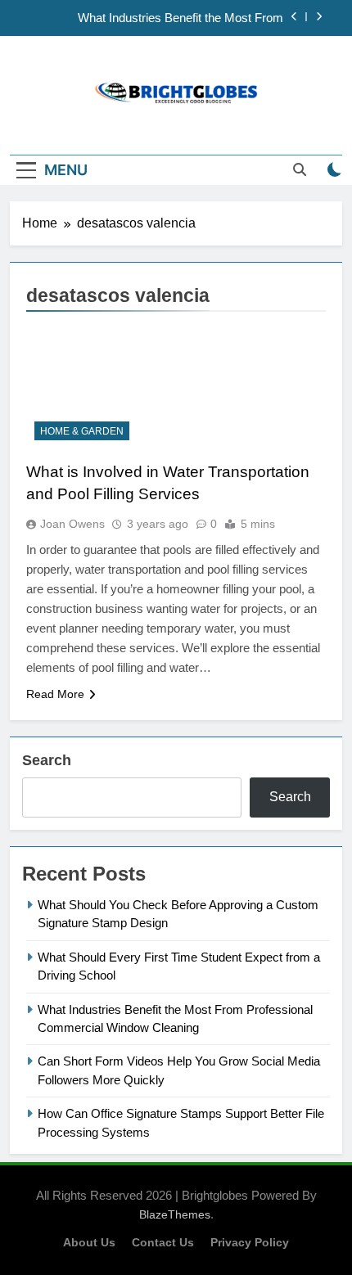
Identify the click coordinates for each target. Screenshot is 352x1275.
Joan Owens (72, 523)
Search (46, 760)
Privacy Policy (249, 1242)
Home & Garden (82, 431)
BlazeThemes (174, 1214)
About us (89, 1242)
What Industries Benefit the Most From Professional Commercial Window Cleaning (167, 18)
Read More (55, 694)
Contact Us (163, 1242)
